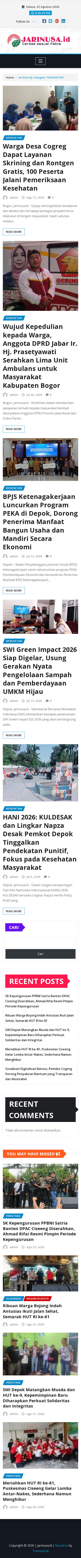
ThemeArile (40, 1551)
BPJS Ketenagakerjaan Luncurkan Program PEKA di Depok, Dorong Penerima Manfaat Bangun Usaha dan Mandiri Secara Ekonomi (40, 521)
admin (14, 197)
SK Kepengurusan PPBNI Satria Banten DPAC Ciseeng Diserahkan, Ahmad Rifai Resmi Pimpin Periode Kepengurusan (39, 1001)
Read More (14, 232)
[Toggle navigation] (40, 61)
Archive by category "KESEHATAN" (41, 77)
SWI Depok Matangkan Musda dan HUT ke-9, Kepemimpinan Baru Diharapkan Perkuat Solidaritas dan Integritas (37, 1035)
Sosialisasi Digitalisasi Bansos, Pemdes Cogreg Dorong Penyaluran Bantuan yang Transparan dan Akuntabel (38, 1074)
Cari (14, 927)
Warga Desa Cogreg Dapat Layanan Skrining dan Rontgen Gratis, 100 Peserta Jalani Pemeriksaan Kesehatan (38, 167)
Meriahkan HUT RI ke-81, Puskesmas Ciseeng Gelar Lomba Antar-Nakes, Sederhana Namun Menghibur (38, 1054)
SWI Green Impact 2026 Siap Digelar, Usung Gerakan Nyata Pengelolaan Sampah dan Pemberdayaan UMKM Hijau (40, 670)
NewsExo (61, 1545)
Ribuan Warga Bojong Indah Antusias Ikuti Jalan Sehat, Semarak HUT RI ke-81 (32, 1311)
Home (10, 77)
